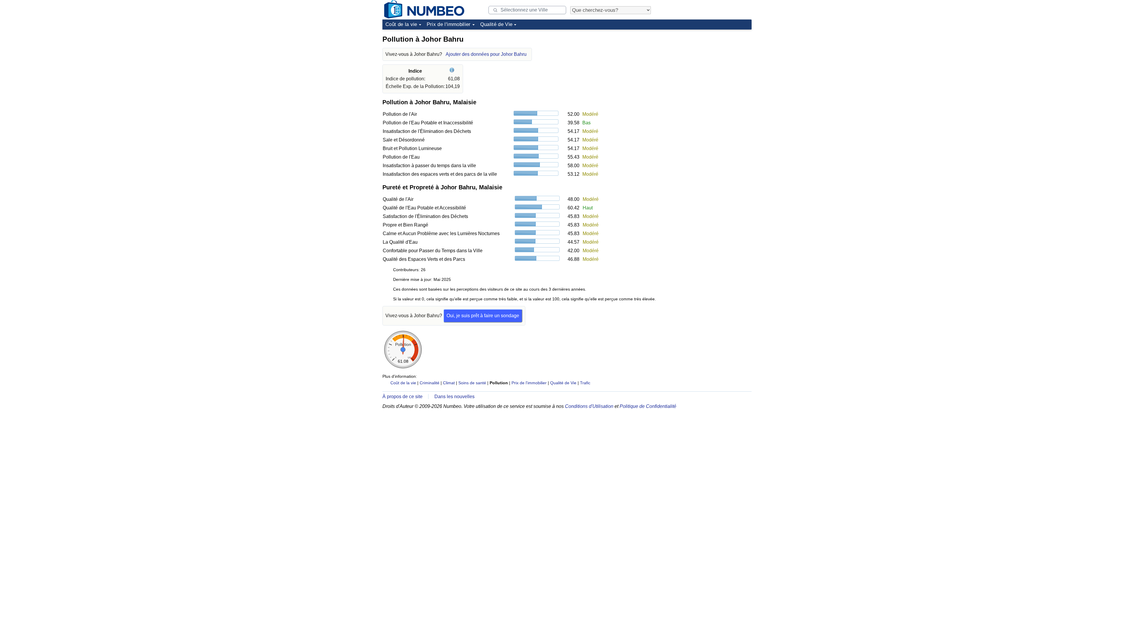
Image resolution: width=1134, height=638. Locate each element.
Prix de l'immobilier (449, 24)
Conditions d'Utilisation (589, 406)
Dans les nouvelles (454, 396)
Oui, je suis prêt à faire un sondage (483, 315)
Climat (449, 382)
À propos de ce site (402, 396)
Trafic (585, 382)
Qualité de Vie (496, 24)
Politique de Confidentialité (648, 406)
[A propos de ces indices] (452, 71)
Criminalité (429, 382)
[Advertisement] (707, 69)
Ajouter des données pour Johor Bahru (486, 54)
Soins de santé (472, 382)
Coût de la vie (401, 24)
